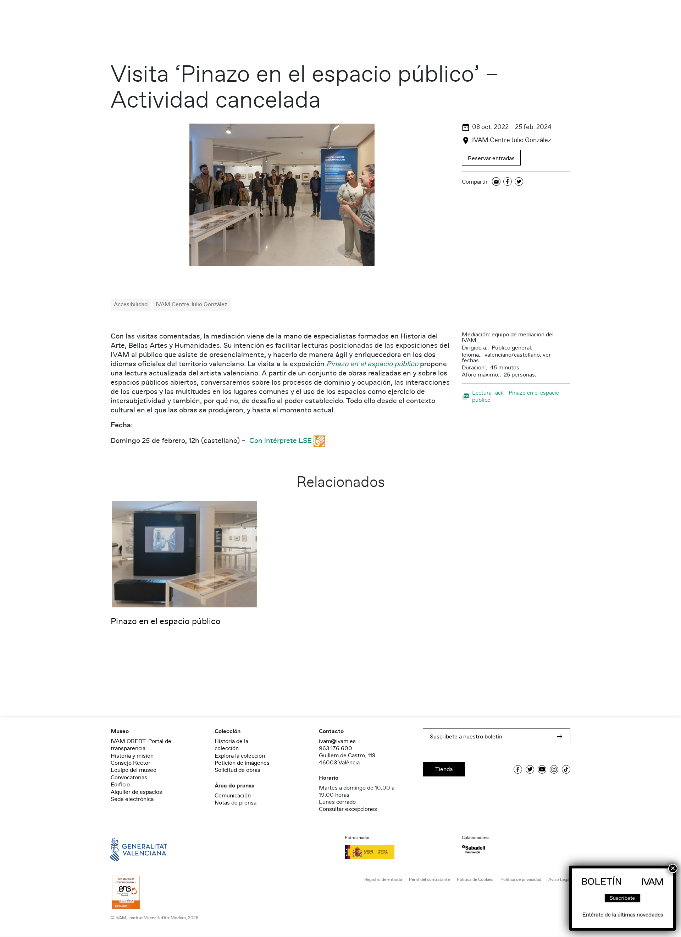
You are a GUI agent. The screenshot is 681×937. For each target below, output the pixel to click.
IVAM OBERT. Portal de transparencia (141, 745)
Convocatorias (129, 777)
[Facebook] (507, 182)
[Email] (496, 182)
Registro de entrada (383, 879)
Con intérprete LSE (280, 441)
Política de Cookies (475, 879)
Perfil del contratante (429, 879)
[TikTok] (566, 769)
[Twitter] (519, 182)
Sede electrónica (132, 799)
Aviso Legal (559, 879)
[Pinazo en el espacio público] (184, 553)
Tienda (444, 769)
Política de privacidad (520, 879)
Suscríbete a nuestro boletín (466, 736)
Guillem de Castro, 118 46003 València (347, 759)
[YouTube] (542, 769)
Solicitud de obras (237, 770)
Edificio (120, 784)
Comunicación (233, 795)
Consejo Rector (130, 763)
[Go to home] (128, 849)
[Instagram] (554, 769)
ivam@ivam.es (337, 741)
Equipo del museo (133, 770)
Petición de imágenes (242, 763)
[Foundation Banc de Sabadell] (473, 849)
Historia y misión (132, 755)
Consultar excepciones (348, 809)
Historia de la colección (231, 745)
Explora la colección (240, 755)
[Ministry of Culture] (399, 852)
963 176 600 (335, 748)
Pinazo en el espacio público (372, 364)
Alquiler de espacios (136, 792)
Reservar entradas (491, 158)
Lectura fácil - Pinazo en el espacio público (515, 396)
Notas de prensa (235, 802)
